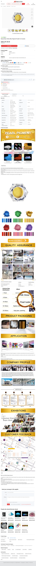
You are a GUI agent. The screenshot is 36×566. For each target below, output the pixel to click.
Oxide (13, 549)
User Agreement (23, 562)
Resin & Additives (3, 541)
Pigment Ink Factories (28, 553)
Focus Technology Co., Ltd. (12, 562)
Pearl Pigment (3, 539)
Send (8, 504)
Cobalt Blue (30, 549)
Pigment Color (13, 553)
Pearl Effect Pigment (15, 555)
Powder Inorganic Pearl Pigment (6, 555)
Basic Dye (9, 549)
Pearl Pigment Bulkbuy (22, 557)
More (1, 559)
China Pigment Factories (20, 553)
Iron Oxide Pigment (18, 549)
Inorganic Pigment (13, 6)
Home (1, 6)
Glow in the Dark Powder (12, 539)
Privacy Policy (31, 562)
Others (10, 541)
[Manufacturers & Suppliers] (18, 1)
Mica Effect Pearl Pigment (13, 557)
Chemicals (4, 6)
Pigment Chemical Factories (5, 553)
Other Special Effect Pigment (30, 539)
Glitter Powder (20, 539)
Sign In (2, 90)
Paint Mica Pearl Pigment (5, 557)
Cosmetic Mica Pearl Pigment (24, 555)
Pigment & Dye (8, 6)
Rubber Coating (4, 549)
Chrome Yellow (25, 549)
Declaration (27, 562)
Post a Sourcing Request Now (26, 504)
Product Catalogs (13, 537)
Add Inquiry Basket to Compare (18, 33)
